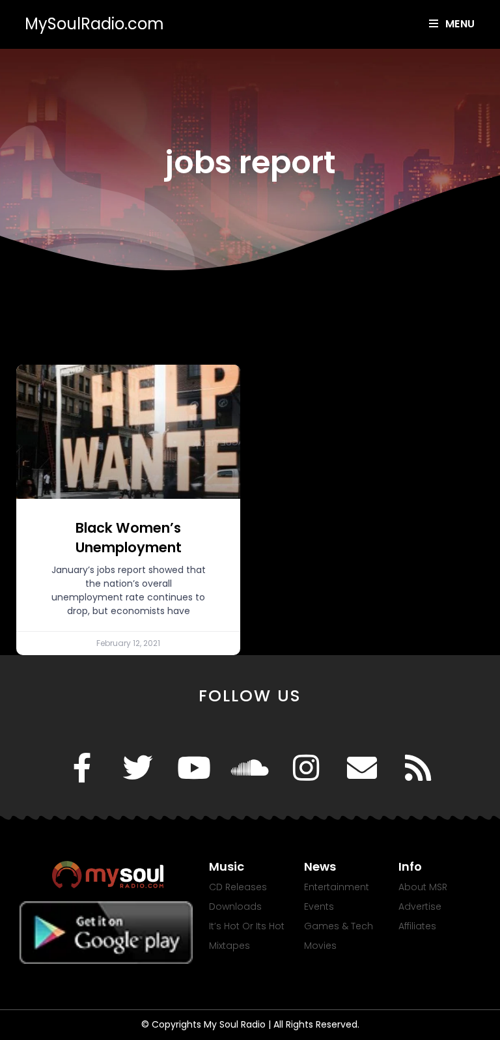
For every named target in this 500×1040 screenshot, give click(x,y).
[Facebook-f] (82, 768)
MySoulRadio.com (94, 24)
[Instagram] (306, 768)
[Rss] (418, 768)
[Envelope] (362, 768)
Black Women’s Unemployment (129, 537)
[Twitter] (138, 768)
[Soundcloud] (250, 768)
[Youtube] (194, 768)
